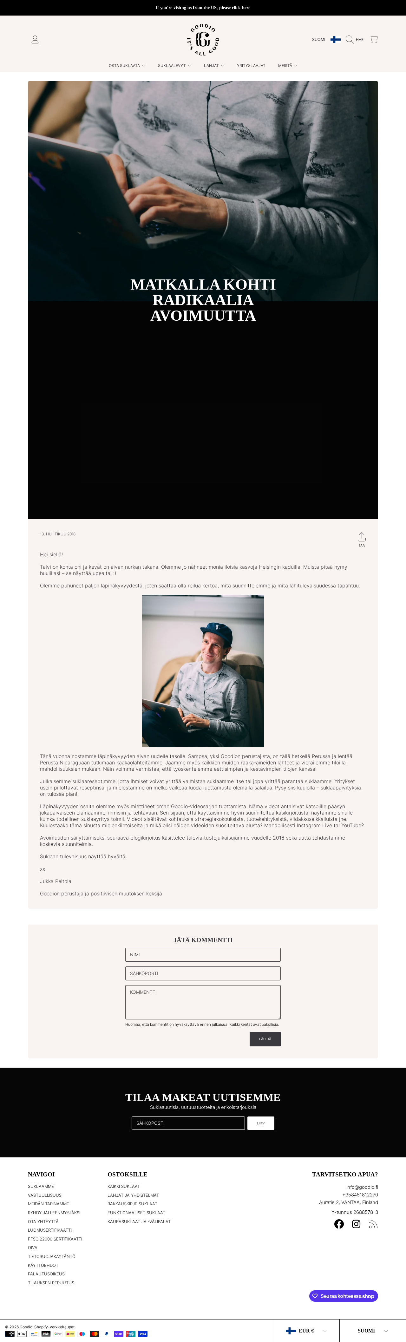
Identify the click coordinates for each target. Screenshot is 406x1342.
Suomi (318, 39)
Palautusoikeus (46, 1273)
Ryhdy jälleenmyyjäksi (54, 1212)
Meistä (285, 65)
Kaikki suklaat (124, 1186)
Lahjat (212, 65)
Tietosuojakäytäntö (51, 1256)
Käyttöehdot (43, 1265)
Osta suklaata (125, 65)
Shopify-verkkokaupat (54, 1327)
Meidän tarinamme (48, 1203)
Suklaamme (41, 1186)
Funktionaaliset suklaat (136, 1212)
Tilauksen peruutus (51, 1282)
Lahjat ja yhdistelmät (133, 1195)
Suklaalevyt (172, 65)
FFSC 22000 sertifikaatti (55, 1238)
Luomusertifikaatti (50, 1230)
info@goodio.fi (362, 1187)
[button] (356, 40)
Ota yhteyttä (43, 1221)
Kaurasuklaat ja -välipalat (139, 1221)
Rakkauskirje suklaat (132, 1203)
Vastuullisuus (45, 1195)
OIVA (32, 1247)
